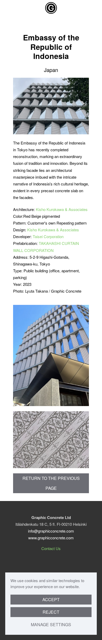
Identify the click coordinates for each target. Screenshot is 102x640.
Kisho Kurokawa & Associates (62, 209)
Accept (51, 599)
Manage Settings (51, 624)
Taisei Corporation (48, 236)
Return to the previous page (51, 483)
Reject (51, 612)
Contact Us (51, 548)
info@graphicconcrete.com (51, 531)
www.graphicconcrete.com (51, 537)
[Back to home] (51, 8)
